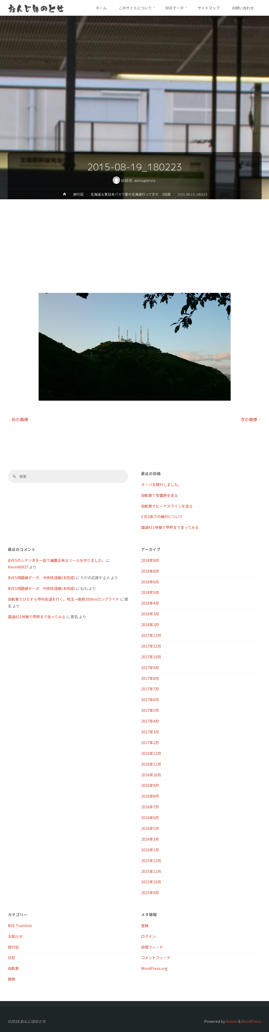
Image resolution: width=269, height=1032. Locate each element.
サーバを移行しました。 (161, 484)
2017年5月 (150, 710)
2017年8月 (150, 678)
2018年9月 (150, 560)
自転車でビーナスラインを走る (167, 506)
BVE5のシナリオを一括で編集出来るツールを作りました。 (56, 560)
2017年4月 (150, 721)
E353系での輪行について (162, 516)
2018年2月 (150, 624)
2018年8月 (150, 571)
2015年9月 (150, 892)
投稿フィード (152, 947)
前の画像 (20, 419)
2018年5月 (150, 592)
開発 (11, 979)
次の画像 (249, 419)
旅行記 (78, 194)
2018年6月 (150, 581)
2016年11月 (151, 764)
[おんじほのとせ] (36, 7)
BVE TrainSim (20, 925)
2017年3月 (150, 731)
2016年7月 (150, 806)
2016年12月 (151, 753)
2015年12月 (151, 860)
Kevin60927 (18, 566)
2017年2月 (150, 742)
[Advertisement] (134, 238)
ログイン (148, 936)
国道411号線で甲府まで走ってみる (170, 527)
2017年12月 (151, 635)
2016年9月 (150, 785)
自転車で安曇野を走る (159, 495)
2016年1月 (150, 849)
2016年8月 (150, 796)
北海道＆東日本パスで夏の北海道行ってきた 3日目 (131, 194)
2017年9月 (150, 667)
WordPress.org (154, 968)
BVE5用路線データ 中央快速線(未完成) (41, 577)
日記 (11, 957)
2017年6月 (150, 699)
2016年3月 (150, 839)
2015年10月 (151, 881)
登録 (144, 925)
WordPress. (251, 1021)
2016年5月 (150, 828)
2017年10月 (151, 656)
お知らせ (15, 936)
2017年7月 (150, 688)
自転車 (13, 968)
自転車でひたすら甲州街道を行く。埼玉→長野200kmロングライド (63, 599)
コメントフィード (155, 957)
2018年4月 (150, 603)
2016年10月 (151, 774)
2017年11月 (151, 646)
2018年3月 (150, 613)
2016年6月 (150, 817)
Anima (231, 1021)
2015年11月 (151, 871)
